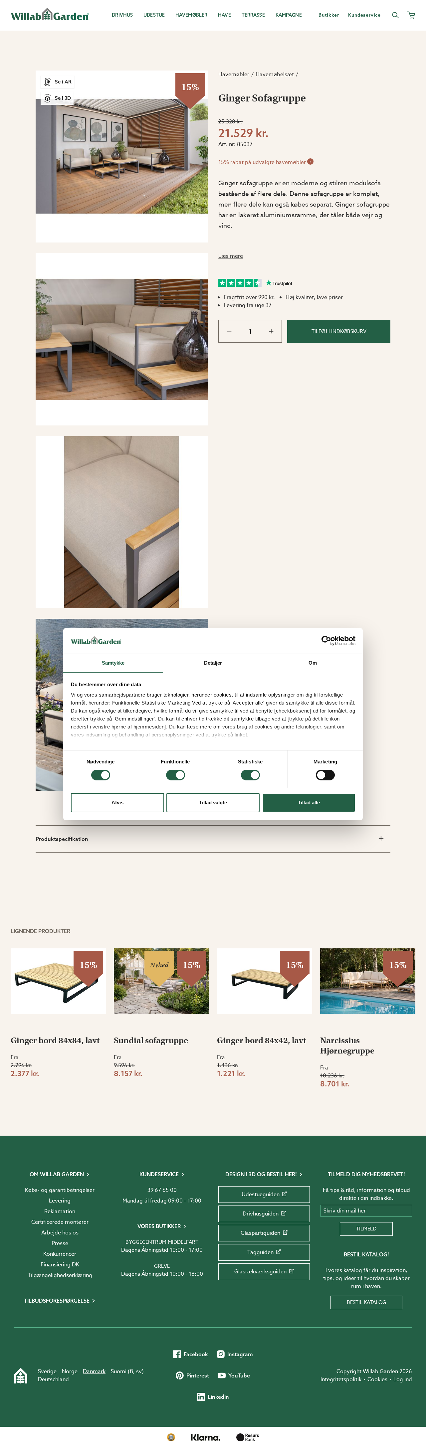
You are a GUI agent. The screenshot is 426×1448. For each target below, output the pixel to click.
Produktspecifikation (62, 839)
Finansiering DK (60, 1265)
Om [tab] (313, 662)
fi (131, 1371)
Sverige (47, 1371)
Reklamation (59, 1211)
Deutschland (53, 1379)
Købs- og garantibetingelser (60, 1190)
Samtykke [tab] (113, 662)
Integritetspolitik (340, 1379)
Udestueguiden (261, 1195)
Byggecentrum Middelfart (161, 1242)
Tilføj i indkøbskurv (339, 331)
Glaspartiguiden (260, 1233)
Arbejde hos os (60, 1233)
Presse (60, 1243)
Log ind (402, 1379)
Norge (70, 1371)
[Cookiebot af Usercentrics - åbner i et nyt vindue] (326, 641)
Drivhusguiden (261, 1214)
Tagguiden (260, 1252)
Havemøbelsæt (275, 75)
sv (139, 1371)
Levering (60, 1201)
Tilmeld (366, 1228)
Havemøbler (233, 75)
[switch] (175, 775)
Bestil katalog (366, 1302)
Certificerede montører (60, 1222)
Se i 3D (63, 98)
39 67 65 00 (162, 1190)
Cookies (377, 1379)
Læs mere (230, 256)
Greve (162, 1266)
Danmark (94, 1371)
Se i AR (63, 82)
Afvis (117, 802)
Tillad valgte (213, 802)
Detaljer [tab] (213, 662)
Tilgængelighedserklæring (60, 1275)
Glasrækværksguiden (260, 1272)
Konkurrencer (59, 1254)
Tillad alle (309, 802)
